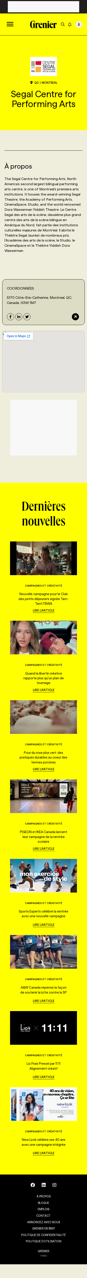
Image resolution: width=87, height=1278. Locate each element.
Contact (43, 1215)
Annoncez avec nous (43, 1222)
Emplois (43, 1209)
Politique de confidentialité (43, 1234)
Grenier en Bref (43, 1228)
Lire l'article (43, 610)
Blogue (43, 1202)
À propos (44, 1196)
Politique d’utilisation (43, 1241)
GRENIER (43, 1251)
